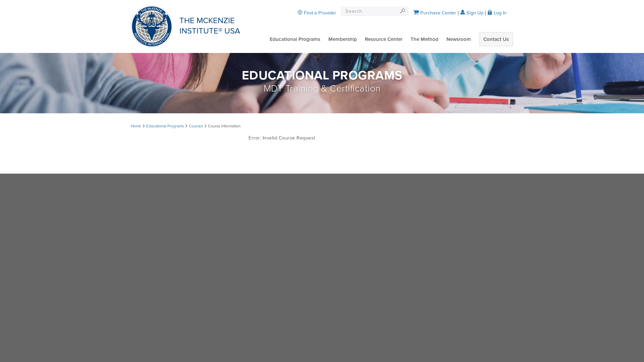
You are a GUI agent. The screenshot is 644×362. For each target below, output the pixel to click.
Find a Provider (319, 13)
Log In (499, 13)
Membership (342, 39)
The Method (424, 39)
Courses (196, 126)
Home (136, 126)
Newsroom (458, 39)
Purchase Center (437, 13)
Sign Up (474, 13)
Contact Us (496, 39)
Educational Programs (295, 39)
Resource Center (383, 39)
